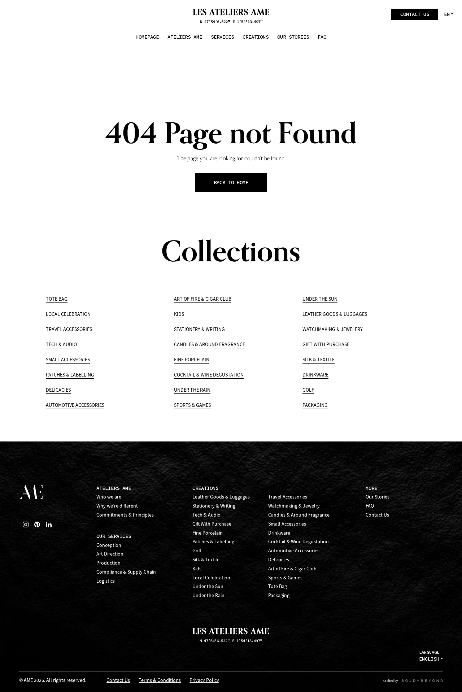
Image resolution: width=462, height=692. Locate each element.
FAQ (370, 505)
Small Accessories (68, 359)
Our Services (113, 536)
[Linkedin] (49, 524)
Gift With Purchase (325, 344)
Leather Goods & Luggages (334, 314)
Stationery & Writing (199, 329)
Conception (108, 545)
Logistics (105, 581)
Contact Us (377, 515)
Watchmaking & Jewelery (332, 329)
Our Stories (377, 496)
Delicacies (58, 390)
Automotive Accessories (75, 405)
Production (108, 563)
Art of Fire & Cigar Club (202, 299)
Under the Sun (319, 299)
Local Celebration (68, 314)
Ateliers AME (113, 488)
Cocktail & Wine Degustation (209, 374)
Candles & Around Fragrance (209, 344)
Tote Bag (56, 299)
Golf (308, 390)
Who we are (108, 496)
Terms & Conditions (160, 681)
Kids (179, 314)
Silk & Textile (318, 359)
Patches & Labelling (70, 374)
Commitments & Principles (125, 515)
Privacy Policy (204, 681)
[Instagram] (26, 524)
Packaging (315, 405)
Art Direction (109, 553)
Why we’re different (117, 505)
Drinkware (315, 374)
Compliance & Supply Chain (126, 572)
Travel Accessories (69, 329)
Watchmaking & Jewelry (294, 505)
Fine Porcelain (191, 359)
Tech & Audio (61, 344)
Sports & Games (192, 405)
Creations (205, 488)
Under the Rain (192, 390)
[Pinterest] (37, 524)
